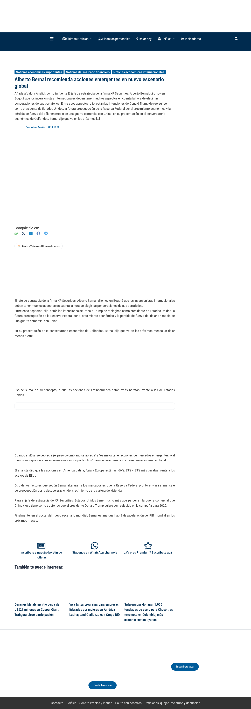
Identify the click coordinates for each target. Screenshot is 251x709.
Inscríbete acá (185, 666)
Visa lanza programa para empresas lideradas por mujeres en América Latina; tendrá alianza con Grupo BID (94, 609)
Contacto (57, 703)
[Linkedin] (33, 670)
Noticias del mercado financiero (88, 72)
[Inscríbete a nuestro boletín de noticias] (41, 545)
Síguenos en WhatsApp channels (94, 552)
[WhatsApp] (16, 233)
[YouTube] (52, 670)
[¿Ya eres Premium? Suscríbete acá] (148, 545)
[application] (90, 38)
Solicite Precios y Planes (95, 703)
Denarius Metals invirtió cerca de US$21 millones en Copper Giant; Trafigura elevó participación (37, 609)
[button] (77, 38)
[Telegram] (46, 233)
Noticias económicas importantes (39, 72)
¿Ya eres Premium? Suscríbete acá (148, 552)
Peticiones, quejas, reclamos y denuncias (172, 703)
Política (71, 703)
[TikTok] (46, 670)
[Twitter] (27, 670)
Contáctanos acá (102, 685)
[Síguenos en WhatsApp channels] (94, 545)
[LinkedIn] (30, 233)
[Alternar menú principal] (51, 39)
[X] (23, 233)
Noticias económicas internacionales (138, 72)
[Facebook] (38, 233)
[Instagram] (40, 670)
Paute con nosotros (128, 703)
